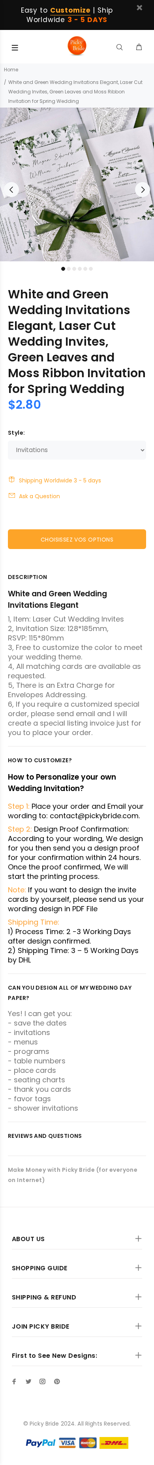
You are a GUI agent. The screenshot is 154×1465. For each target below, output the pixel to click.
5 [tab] (85, 269)
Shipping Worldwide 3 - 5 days (60, 480)
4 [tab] (80, 269)
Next (142, 189)
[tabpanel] (77, 184)
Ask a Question (39, 496)
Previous (11, 189)
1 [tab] (63, 269)
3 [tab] (74, 269)
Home (11, 69)
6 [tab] (91, 269)
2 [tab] (69, 269)
